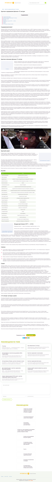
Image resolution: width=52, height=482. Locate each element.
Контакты (10, 476)
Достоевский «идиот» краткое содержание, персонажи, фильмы (11, 369)
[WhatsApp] (28, 337)
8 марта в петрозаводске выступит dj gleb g (29, 437)
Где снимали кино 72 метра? (45, 160)
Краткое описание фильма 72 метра (10, 17)
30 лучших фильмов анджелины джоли (28, 454)
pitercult (9, 3)
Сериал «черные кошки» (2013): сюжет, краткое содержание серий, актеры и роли (12, 377)
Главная (2, 476)
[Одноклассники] (26, 337)
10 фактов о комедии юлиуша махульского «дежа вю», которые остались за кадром (28, 410)
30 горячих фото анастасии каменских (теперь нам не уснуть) (28, 466)
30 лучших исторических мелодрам (29, 460)
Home (3, 9)
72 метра (4, 346)
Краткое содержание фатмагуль (34, 361)
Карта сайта (6, 476)
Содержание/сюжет (7, 16)
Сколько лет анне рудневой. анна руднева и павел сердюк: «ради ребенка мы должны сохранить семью (25, 430)
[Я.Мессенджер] (23, 337)
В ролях (4, 19)
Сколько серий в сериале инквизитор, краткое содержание (37, 369)
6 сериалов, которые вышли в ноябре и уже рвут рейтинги (28, 443)
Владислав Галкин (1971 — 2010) (9, 20)
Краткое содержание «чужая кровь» (35, 352)
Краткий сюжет (6, 18)
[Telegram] (27, 337)
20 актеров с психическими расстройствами (27, 423)
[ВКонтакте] (24, 337)
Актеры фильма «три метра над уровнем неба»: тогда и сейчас (7, 231)
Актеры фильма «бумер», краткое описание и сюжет (13, 361)
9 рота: (25, 449)
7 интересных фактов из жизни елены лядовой (29, 417)
